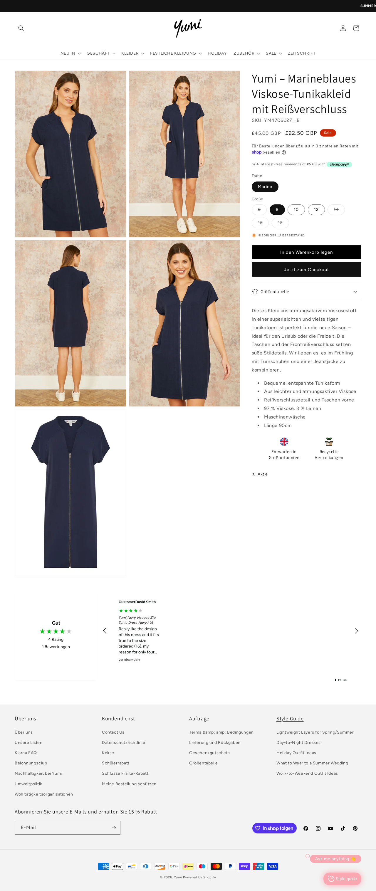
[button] (21, 28)
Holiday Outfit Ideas (296, 752)
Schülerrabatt (116, 763)
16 (263, 224)
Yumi (178, 877)
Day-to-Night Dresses (298, 742)
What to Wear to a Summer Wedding (312, 763)
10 (296, 209)
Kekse (108, 752)
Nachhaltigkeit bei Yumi (38, 773)
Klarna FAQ (26, 752)
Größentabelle (203, 763)
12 (316, 209)
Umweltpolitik (28, 783)
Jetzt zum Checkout (306, 269)
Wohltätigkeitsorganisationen (44, 794)
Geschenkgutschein (209, 752)
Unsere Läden (28, 742)
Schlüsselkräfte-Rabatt (125, 773)
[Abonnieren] (113, 828)
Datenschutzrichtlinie (123, 742)
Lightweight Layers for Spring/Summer (315, 732)
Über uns (24, 732)
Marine (265, 186)
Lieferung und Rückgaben (215, 742)
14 (339, 211)
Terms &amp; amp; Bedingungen (221, 732)
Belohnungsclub (31, 763)
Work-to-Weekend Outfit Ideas (307, 773)
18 (283, 224)
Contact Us (113, 732)
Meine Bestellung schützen (129, 783)
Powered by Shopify (199, 877)
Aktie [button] (263, 474)
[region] (230, 630)
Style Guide (290, 718)
